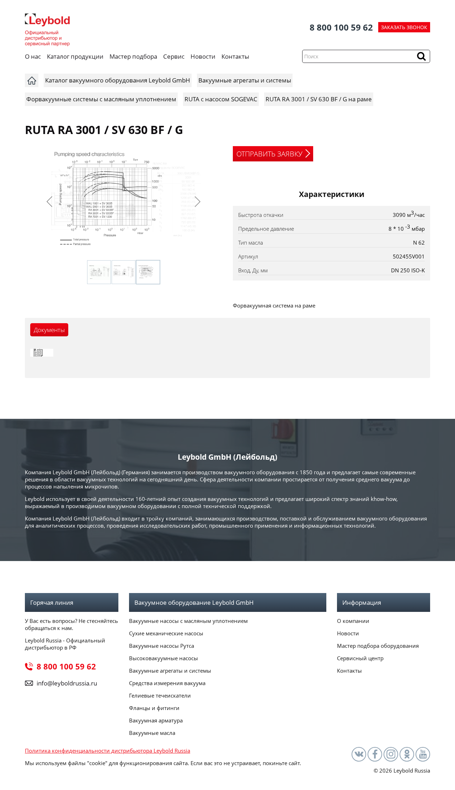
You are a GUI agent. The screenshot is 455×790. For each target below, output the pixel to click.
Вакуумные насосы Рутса (161, 645)
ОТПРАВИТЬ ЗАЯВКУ (269, 154)
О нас (33, 56)
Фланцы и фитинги (154, 707)
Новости (203, 56)
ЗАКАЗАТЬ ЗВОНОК (404, 27)
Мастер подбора (133, 56)
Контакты (235, 56)
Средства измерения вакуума (167, 683)
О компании (353, 620)
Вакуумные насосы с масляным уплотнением (188, 620)
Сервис (173, 56)
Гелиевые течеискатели (160, 695)
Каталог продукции (75, 56)
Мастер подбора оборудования (378, 645)
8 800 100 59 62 (341, 27)
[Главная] (31, 80)
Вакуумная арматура (156, 720)
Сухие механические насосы (166, 633)
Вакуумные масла (152, 732)
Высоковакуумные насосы (163, 658)
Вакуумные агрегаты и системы (170, 670)
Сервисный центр (360, 658)
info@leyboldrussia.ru (67, 683)
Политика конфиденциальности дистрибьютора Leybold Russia (107, 750)
